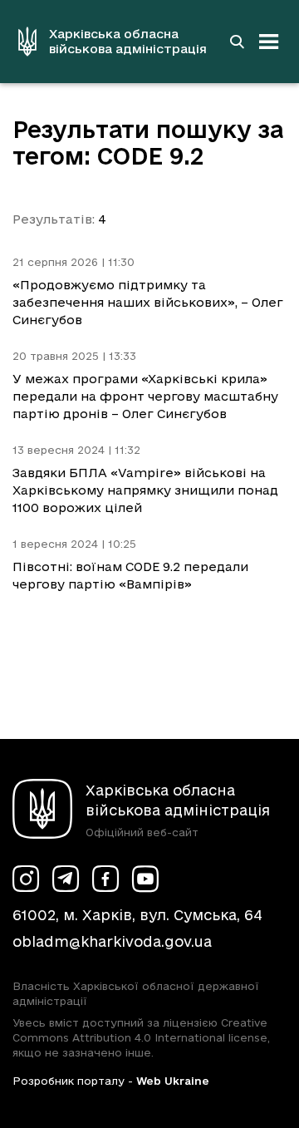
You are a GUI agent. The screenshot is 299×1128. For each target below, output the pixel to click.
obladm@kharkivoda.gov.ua (112, 941)
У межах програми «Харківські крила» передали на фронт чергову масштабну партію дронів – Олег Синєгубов (145, 396)
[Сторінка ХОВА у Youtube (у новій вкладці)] (145, 878)
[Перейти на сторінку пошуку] (237, 42)
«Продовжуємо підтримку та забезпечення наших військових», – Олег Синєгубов (147, 302)
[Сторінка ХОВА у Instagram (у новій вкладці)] (25, 878)
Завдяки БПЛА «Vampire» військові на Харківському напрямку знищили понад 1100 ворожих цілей (145, 490)
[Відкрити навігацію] (269, 42)
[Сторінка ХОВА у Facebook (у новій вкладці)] (105, 878)
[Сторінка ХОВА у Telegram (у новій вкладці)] (65, 878)
